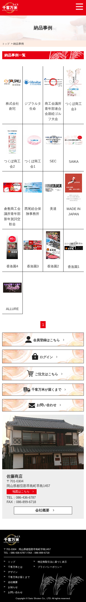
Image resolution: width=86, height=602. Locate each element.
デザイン (13, 572)
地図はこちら (21, 491)
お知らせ (13, 587)
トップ (5, 43)
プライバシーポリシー (50, 567)
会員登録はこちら (46, 340)
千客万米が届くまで (46, 389)
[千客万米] (12, 543)
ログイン (46, 357)
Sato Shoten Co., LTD (39, 598)
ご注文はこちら (46, 374)
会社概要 (42, 510)
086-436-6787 (26, 497)
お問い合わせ (46, 405)
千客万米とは (15, 567)
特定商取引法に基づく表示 (52, 561)
